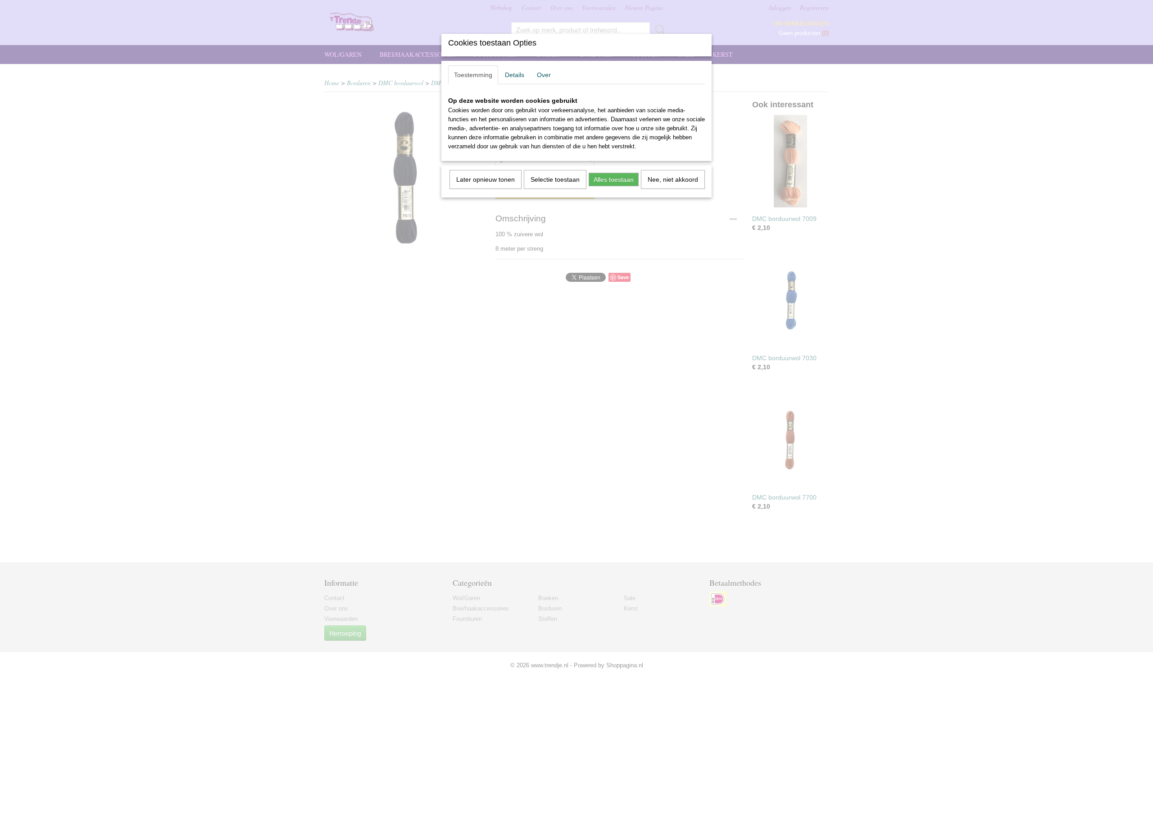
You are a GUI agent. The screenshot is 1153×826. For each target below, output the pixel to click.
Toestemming (473, 74)
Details (514, 74)
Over (544, 74)
